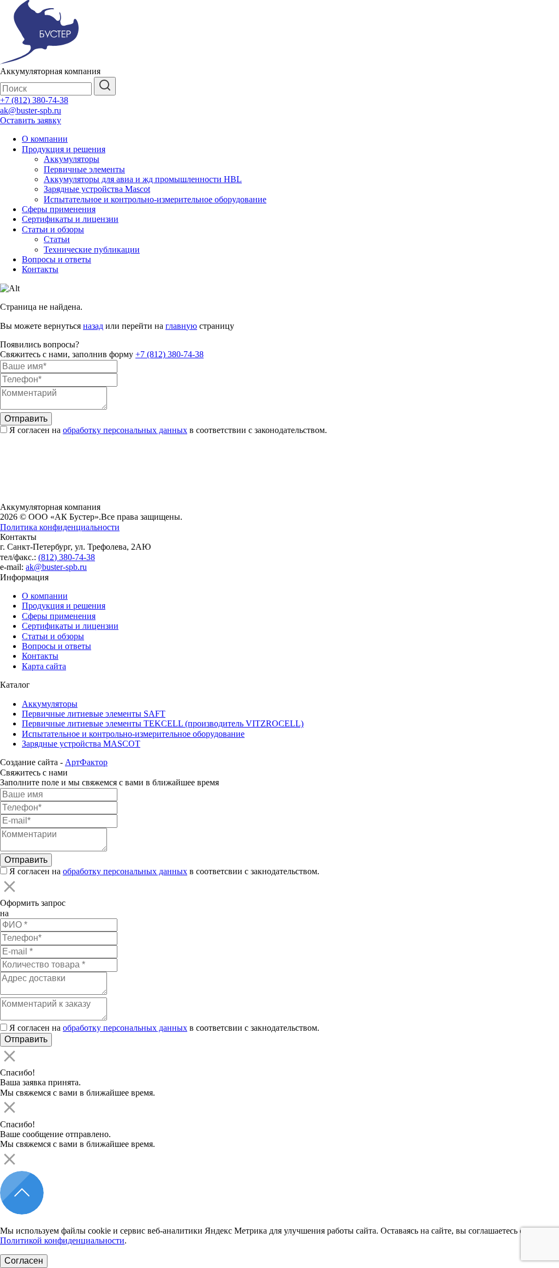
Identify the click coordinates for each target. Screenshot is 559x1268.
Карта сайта (44, 666)
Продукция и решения (63, 149)
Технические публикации (92, 249)
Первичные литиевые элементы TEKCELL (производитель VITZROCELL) (163, 723)
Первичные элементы (84, 169)
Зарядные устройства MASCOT (81, 743)
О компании (45, 138)
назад (93, 325)
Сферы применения (59, 209)
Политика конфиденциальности (60, 527)
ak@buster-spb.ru (30, 110)
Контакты (40, 269)
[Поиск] (105, 86)
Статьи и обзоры (53, 229)
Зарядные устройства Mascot (97, 189)
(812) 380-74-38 (66, 557)
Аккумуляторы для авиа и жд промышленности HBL (143, 179)
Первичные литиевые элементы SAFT (93, 713)
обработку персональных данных (125, 430)
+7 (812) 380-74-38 (34, 100)
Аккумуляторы (71, 159)
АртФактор (86, 762)
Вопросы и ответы (56, 259)
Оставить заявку (30, 120)
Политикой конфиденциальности (62, 1240)
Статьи (57, 239)
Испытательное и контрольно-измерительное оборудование (155, 199)
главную (181, 325)
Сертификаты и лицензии (70, 219)
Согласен (23, 1260)
